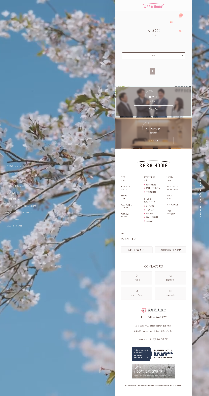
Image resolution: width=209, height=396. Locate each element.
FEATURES (15, 186)
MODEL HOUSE (21, 212)
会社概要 (170, 249)
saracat (149, 221)
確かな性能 (151, 184)
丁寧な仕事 (151, 191)
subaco (149, 213)
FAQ (14, 225)
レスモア (150, 209)
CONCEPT (17, 179)
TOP (123, 178)
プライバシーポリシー (130, 239)
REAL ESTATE (21, 206)
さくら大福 (172, 204)
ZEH (123, 233)
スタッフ (136, 249)
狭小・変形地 (152, 217)
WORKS (15, 192)
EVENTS (15, 173)
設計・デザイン (153, 188)
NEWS (14, 166)
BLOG (13, 219)
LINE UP (18, 199)
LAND (169, 178)
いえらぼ (150, 206)
